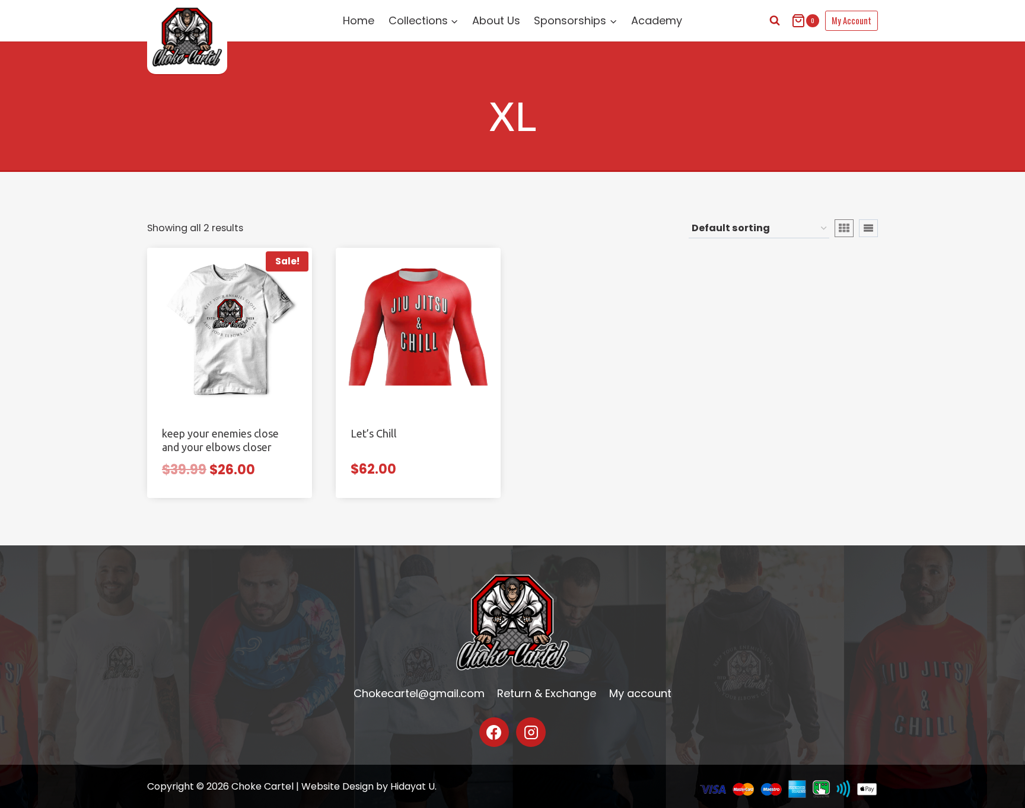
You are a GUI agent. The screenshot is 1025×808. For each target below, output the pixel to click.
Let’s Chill (374, 433)
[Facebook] (494, 732)
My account (640, 693)
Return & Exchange (546, 693)
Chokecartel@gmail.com (419, 693)
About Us (496, 20)
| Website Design (335, 786)
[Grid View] (844, 228)
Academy (656, 20)
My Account (851, 20)
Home (358, 20)
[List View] (868, 228)
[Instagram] (531, 732)
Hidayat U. (413, 786)
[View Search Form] (774, 20)
